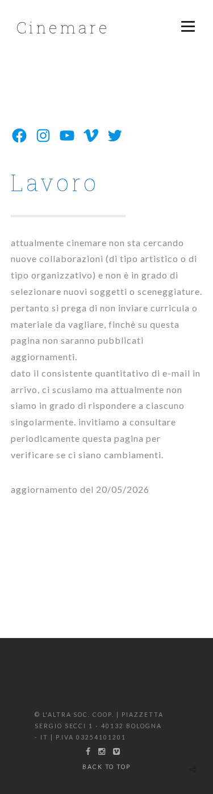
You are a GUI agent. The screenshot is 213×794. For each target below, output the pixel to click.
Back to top (106, 766)
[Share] (192, 769)
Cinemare (63, 27)
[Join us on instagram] (101, 751)
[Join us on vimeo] (116, 751)
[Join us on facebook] (88, 751)
